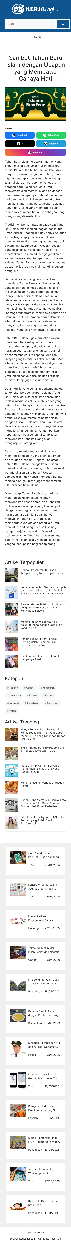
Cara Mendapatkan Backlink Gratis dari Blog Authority (43, 857)
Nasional (14, 703)
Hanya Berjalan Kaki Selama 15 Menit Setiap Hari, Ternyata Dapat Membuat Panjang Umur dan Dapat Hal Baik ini (43, 734)
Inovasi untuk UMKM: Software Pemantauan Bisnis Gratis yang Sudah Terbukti (40, 768)
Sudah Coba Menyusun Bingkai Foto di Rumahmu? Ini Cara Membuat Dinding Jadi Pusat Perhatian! (43, 803)
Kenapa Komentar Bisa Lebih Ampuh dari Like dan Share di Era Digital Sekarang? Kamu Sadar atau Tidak (43, 590)
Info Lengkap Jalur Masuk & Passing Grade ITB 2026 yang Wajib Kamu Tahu (44, 983)
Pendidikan (53, 703)
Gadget (30, 687)
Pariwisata (32, 703)
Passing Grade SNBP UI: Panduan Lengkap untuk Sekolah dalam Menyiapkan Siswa (41, 607)
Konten (33, 695)
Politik (12, 710)
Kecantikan (49, 687)
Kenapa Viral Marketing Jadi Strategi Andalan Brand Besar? (42, 888)
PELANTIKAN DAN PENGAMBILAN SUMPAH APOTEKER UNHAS (42, 750)
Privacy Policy (35, 1232)
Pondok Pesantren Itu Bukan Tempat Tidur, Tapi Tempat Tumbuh (43, 571)
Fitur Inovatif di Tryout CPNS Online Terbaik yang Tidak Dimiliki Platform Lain (43, 820)
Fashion (13, 687)
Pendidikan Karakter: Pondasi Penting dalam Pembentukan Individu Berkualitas (39, 642)
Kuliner (48, 695)
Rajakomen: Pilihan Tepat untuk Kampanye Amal (40, 657)
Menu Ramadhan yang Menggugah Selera (42, 784)
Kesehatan (15, 695)
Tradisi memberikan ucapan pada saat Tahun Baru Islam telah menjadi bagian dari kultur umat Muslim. (35, 229)
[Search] (63, 24)
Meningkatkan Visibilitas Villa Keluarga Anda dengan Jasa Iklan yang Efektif (41, 625)
